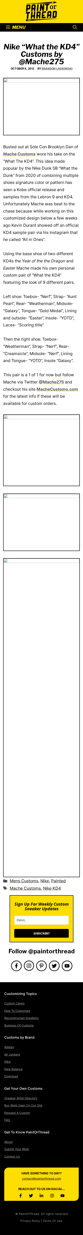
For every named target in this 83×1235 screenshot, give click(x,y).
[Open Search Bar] (75, 27)
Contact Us (12, 1156)
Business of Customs (19, 1025)
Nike (44, 880)
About (8, 1142)
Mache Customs (19, 154)
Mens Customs (24, 880)
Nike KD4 (52, 888)
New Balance (13, 1069)
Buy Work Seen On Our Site (23, 1105)
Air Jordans (12, 1054)
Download (11, 1076)
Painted (58, 880)
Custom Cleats (14, 1003)
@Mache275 (51, 382)
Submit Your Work (16, 1149)
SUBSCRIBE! (41, 933)
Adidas (9, 1047)
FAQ (7, 1120)
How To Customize (17, 1011)
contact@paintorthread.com (41, 1178)
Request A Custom (17, 1113)
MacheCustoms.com (57, 389)
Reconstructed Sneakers (21, 1018)
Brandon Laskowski (57, 68)
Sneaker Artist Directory (20, 1098)
